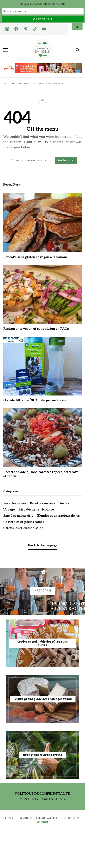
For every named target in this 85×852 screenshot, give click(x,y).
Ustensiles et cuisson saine (23, 528)
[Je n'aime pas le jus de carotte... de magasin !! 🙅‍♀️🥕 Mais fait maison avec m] (23, 591)
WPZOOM (42, 822)
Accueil (9, 83)
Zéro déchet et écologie (36, 509)
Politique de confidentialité (42, 794)
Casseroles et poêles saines (23, 522)
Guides (64, 503)
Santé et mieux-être (18, 516)
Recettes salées (14, 503)
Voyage (9, 509)
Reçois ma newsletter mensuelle (42, 4)
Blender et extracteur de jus (58, 516)
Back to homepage (42, 545)
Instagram (42, 590)
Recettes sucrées (42, 503)
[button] (5, 50)
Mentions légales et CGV (42, 799)
